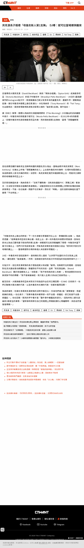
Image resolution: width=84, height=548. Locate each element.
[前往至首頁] (10, 3)
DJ (51, 34)
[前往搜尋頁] (79, 3)
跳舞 (76, 34)
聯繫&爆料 (36, 519)
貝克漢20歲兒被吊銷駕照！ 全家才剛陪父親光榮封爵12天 (26, 334)
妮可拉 (25, 34)
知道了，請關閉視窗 (76, 538)
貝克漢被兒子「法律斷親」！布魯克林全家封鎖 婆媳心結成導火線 (30, 330)
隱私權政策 (43, 543)
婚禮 (44, 34)
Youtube (43, 524)
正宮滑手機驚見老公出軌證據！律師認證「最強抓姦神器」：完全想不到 (35, 369)
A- (10, 87)
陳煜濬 (9, 29)
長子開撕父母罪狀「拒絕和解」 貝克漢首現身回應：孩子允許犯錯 (29, 326)
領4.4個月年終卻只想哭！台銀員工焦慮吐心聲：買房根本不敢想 (32, 372)
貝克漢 (6, 34)
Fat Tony (67, 34)
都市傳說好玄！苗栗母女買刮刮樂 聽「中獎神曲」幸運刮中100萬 (34, 365)
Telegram (60, 524)
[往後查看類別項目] (72, 8)
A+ (5, 87)
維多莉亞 (35, 34)
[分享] (2, 530)
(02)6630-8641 (26, 393)
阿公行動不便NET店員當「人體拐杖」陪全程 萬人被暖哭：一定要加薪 (35, 362)
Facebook (26, 524)
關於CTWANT (22, 519)
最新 (19, 8)
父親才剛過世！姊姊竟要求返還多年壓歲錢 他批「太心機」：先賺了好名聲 (37, 379)
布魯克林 (16, 34)
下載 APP (69, 3)
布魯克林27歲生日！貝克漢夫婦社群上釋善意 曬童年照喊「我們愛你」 (32, 322)
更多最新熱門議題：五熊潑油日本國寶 (22, 376)
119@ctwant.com (55, 393)
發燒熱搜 (63, 519)
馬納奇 (58, 34)
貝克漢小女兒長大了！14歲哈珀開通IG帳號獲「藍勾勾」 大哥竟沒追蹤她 (32, 338)
